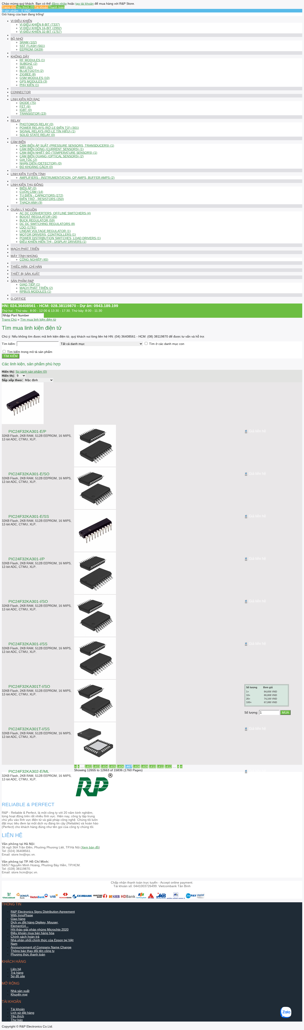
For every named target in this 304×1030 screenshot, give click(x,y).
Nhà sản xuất (20, 991)
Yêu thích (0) (25, 7)
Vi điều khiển (21, 21)
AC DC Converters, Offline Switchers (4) (55, 213)
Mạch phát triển (25, 249)
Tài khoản (41, 7)
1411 (160, 766)
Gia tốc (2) (28, 160)
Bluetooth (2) (32, 71)
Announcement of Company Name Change (41, 947)
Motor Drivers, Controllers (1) (48, 234)
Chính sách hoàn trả (25, 936)
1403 (96, 766)
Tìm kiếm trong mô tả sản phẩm (29, 352)
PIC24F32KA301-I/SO (28, 601)
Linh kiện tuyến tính (28, 174)
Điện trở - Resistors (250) (42, 199)
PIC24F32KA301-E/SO (28, 474)
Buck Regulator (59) (37, 220)
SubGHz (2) (28, 63)
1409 (144, 766)
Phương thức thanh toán (28, 954)
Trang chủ (9, 7)
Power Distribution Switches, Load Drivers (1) (60, 238)
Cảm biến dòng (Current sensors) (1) (52, 149)
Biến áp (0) (28, 188)
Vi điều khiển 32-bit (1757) (41, 31)
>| (181, 766)
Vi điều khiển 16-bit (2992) (41, 28)
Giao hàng (18, 919)
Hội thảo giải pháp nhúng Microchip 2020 (40, 929)
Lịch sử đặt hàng (22, 1012)
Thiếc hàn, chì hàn (26, 266)
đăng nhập (59, 3)
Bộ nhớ (17, 38)
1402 (88, 766)
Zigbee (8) (28, 74)
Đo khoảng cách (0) (36, 167)
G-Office (18, 298)
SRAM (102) (28, 42)
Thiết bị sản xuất (25, 273)
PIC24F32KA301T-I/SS (29, 729)
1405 (112, 766)
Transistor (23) (33, 113)
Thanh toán (56, 7)
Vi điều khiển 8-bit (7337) (40, 24)
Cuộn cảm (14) (31, 192)
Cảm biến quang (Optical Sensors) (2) (52, 156)
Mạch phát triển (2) (36, 288)
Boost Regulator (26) (38, 217)
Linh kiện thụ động (27, 184)
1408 (136, 766)
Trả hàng (17, 972)
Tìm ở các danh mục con (166, 344)
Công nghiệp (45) (34, 259)
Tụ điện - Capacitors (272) (41, 195)
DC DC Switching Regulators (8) (47, 224)
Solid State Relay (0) (37, 135)
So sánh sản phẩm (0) (31, 371)
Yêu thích (17, 1016)
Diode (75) (28, 103)
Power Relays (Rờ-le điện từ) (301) (49, 128)
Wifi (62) (26, 67)
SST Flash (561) (32, 46)
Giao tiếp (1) (30, 284)
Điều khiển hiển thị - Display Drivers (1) (53, 241)
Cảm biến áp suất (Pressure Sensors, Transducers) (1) (67, 145)
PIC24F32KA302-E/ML (28, 771)
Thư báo (17, 1020)
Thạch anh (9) (31, 202)
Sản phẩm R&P (22, 281)
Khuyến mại (19, 994)
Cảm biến (18, 142)
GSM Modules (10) (35, 78)
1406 (120, 766)
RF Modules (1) (32, 60)
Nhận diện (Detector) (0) (41, 163)
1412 (168, 766)
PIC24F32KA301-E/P (27, 431)
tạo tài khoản (84, 3)
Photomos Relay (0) (36, 124)
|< (75, 766)
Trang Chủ (9, 319)
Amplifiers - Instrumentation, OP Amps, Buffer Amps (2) (67, 177)
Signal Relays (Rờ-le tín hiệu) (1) (47, 131)
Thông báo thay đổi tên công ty (33, 951)
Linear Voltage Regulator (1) (45, 231)
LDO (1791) (28, 227)
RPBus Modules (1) (35, 291)
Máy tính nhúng (24, 256)
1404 (104, 766)
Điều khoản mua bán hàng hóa (32, 933)
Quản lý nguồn (24, 209)
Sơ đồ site (18, 976)
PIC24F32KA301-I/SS (27, 644)
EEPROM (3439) (31, 49)
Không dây (20, 56)
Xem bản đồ (90, 847)
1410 (152, 766)
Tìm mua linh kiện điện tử (38, 319)
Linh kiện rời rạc (25, 99)
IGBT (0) (26, 110)
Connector (21, 92)
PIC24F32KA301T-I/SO (29, 686)
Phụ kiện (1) (29, 85)
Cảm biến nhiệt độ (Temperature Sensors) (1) (58, 152)
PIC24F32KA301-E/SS (28, 516)
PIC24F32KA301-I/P (26, 559)
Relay (15, 120)
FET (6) (25, 106)
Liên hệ (16, 969)
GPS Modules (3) (33, 81)
